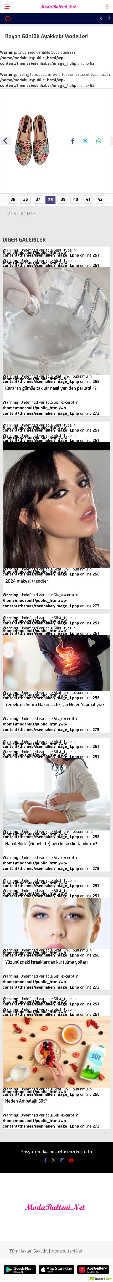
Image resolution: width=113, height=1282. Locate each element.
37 (38, 199)
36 (25, 199)
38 (50, 199)
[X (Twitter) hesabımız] (53, 1160)
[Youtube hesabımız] (71, 1160)
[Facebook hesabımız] (45, 1160)
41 (88, 199)
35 (13, 199)
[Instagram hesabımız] (62, 1160)
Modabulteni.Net (67, 1251)
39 (63, 199)
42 (100, 199)
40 (75, 199)
